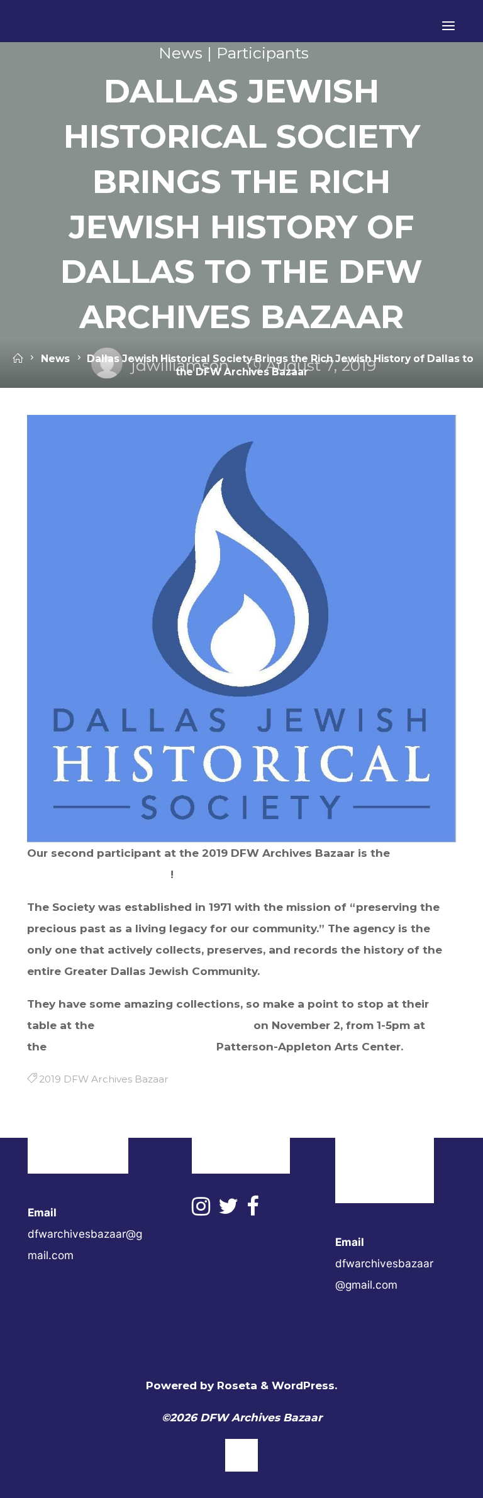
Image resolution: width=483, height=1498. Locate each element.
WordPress (303, 1385)
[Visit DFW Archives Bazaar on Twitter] (228, 1209)
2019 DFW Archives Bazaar (173, 1024)
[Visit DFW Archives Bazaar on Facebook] (253, 1209)
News (180, 52)
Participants (262, 52)
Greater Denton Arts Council (131, 1046)
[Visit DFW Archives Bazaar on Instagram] (201, 1209)
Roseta (235, 1385)
